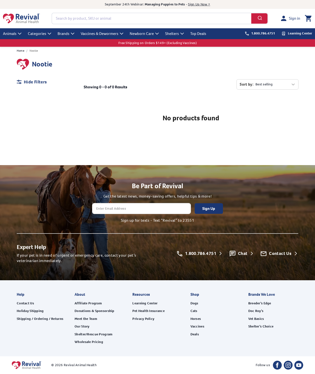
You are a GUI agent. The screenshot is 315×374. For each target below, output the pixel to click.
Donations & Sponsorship (94, 311)
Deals (194, 334)
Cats (193, 311)
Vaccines (197, 326)
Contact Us (25, 303)
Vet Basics (256, 318)
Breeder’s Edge (259, 303)
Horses (195, 318)
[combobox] (160, 18)
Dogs (194, 303)
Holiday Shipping (30, 311)
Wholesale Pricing (89, 342)
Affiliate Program (88, 303)
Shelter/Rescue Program (93, 334)
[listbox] (275, 84)
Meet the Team (86, 318)
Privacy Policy (143, 318)
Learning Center (145, 303)
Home (20, 51)
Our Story (82, 326)
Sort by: (246, 84)
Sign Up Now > (199, 4)
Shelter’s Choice (260, 326)
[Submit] (259, 18)
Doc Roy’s (256, 311)
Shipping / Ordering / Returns (40, 318)
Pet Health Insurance (148, 311)
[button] (308, 18)
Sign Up (208, 208)
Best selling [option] (263, 84)
